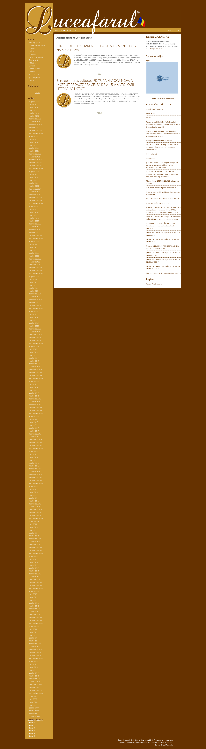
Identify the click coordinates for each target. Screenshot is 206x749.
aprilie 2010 (34, 673)
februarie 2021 (35, 293)
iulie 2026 (33, 104)
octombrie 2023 (35, 200)
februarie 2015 (35, 504)
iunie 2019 (33, 352)
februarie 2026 (35, 118)
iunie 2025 (33, 142)
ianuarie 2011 (34, 646)
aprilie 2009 (34, 708)
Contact (32, 80)
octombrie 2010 (35, 655)
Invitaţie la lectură (36, 57)
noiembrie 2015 (35, 477)
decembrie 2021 (35, 264)
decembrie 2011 (35, 614)
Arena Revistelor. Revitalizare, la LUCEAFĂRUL (162, 199)
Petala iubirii (150, 158)
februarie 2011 (35, 643)
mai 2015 (32, 495)
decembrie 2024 (35, 159)
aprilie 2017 (34, 428)
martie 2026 (34, 116)
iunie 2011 (33, 632)
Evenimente (34, 74)
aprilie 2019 (34, 358)
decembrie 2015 (35, 474)
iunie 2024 (33, 177)
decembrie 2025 (35, 124)
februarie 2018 (35, 398)
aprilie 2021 (34, 288)
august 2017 (34, 416)
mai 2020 (32, 320)
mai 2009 (32, 705)
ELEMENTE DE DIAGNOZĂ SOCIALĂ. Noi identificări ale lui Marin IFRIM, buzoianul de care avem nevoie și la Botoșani (162, 174)
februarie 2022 (35, 259)
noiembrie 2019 (35, 337)
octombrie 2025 (35, 130)
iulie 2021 (33, 279)
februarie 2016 (35, 468)
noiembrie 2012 (35, 582)
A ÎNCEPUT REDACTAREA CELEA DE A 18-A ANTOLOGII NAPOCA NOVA (96, 47)
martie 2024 (34, 186)
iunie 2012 (33, 597)
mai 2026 (32, 110)
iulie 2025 (33, 139)
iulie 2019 (33, 349)
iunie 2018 (33, 387)
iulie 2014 (33, 524)
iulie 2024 (33, 174)
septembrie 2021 (36, 273)
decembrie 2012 (35, 579)
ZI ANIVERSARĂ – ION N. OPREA (157, 203)
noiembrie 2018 (35, 372)
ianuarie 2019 (34, 366)
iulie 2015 (33, 489)
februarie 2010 (35, 678)
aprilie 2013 (34, 568)
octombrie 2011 (35, 620)
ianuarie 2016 (34, 471)
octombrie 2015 (35, 480)
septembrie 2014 (36, 518)
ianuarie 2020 (34, 331)
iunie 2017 (33, 422)
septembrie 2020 (36, 308)
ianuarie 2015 (34, 506)
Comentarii (33, 60)
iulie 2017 (33, 419)
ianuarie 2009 (34, 716)
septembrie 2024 (36, 168)
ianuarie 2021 (34, 296)
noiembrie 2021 (35, 267)
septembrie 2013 (36, 553)
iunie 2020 (33, 317)
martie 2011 (34, 640)
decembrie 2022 (35, 229)
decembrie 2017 (35, 404)
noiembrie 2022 (35, 232)
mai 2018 (32, 390)
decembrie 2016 (35, 439)
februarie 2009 (35, 713)
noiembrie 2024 (35, 162)
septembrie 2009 (36, 693)
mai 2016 (32, 460)
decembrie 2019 (35, 334)
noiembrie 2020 (35, 302)
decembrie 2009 (35, 684)
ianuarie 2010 (34, 681)
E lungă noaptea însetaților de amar (159, 140)
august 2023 (34, 206)
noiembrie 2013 (35, 547)
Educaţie (32, 54)
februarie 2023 (35, 224)
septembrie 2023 (36, 203)
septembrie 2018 (36, 378)
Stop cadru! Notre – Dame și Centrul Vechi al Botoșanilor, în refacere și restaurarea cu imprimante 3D (162, 147)
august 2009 (34, 696)
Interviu (32, 71)
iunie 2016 (33, 457)
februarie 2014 (35, 538)
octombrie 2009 (35, 690)
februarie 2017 (35, 434)
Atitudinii (32, 63)
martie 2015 (34, 501)
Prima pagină (34, 42)
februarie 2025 (35, 154)
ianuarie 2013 (34, 576)
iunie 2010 (33, 667)
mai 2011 (32, 635)
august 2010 (34, 661)
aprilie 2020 (34, 323)
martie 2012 (34, 606)
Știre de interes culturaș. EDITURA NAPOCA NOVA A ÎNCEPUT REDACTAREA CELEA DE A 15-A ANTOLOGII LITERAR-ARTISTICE (95, 84)
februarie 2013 (35, 573)
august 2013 (34, 556)
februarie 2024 (35, 189)
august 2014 (34, 521)
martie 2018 (34, 396)
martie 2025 (34, 151)
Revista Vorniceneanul (154, 284)
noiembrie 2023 (35, 197)
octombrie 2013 (35, 550)
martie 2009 (34, 710)
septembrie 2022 (36, 238)
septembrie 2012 (36, 588)
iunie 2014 (33, 527)
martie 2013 (34, 571)
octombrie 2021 (35, 270)
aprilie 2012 (34, 603)
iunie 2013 (33, 562)
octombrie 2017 (35, 410)
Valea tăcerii (150, 113)
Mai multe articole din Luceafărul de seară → (163, 273)
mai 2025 (32, 145)
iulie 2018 (33, 384)
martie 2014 (34, 535)
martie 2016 (34, 466)
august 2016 (34, 451)
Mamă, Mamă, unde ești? (155, 109)
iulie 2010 (33, 664)
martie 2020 (34, 326)
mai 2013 (32, 565)
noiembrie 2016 (35, 442)
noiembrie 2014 (35, 512)
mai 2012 (32, 600)
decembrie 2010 (35, 649)
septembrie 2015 (36, 483)
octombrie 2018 (35, 375)
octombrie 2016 (35, 445)
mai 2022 (32, 250)
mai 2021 (32, 285)
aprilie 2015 (34, 498)
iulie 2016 (33, 454)
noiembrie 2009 (35, 687)
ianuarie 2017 (34, 436)
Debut (31, 51)
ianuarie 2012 (34, 611)
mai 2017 (32, 425)
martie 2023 (34, 221)
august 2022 (34, 241)
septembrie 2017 (36, 413)
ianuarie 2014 (34, 541)
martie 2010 (34, 676)
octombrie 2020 (35, 305)
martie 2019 (34, 361)
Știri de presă (34, 77)
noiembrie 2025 (35, 127)
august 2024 (34, 171)
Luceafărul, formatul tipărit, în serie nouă (161, 188)
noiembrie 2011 (35, 617)
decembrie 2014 (35, 509)
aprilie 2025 (34, 148)
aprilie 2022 (34, 253)
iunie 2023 (33, 212)
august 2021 (34, 276)
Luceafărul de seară (37, 45)
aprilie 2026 (34, 113)
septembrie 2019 (36, 343)
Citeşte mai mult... (156, 49)
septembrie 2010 (36, 658)
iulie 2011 (33, 629)
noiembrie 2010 (35, 652)
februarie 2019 (35, 363)
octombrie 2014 (35, 515)
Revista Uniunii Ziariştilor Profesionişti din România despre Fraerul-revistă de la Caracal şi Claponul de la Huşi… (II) (163, 124)
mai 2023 (32, 215)
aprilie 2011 (34, 638)
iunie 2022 (33, 247)
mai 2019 (32, 355)
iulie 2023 (33, 209)
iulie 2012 (33, 594)
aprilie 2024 (34, 183)
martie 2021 (34, 291)
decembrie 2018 (35, 369)
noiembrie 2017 (35, 407)
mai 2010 (32, 670)
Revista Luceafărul (145, 740)
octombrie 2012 (35, 585)
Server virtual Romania (164, 745)
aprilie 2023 (34, 218)
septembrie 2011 (36, 623)
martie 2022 (34, 256)
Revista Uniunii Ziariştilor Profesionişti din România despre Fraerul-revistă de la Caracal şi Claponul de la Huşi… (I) (163, 133)
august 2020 (34, 311)
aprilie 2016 (34, 463)
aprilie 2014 (34, 533)
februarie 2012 (35, 608)
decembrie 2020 (35, 299)
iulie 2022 (33, 244)
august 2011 (34, 626)
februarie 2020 (35, 329)
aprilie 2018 (34, 393)
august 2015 (34, 486)
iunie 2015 (33, 492)
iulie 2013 (33, 559)
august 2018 (34, 381)
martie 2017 (34, 431)
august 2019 (34, 346)
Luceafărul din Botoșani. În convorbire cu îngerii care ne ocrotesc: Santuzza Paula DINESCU (161, 225)
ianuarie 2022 (34, 262)
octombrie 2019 (35, 340)
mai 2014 (32, 530)
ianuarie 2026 (34, 121)
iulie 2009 (33, 699)
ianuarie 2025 (34, 156)
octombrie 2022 (35, 235)
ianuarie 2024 (34, 191)
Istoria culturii (34, 68)
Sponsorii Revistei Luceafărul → (163, 98)
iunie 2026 (33, 107)
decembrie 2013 (35, 544)
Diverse (32, 65)
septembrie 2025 (36, 133)
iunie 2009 (33, 702)
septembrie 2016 (36, 448)
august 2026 (34, 101)
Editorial (32, 48)
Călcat (148, 118)
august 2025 (34, 136)
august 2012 (34, 591)
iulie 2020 (33, 314)
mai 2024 (32, 180)
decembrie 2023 (35, 194)
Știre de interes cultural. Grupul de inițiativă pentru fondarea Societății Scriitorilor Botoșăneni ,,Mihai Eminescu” (162, 164)
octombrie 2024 (35, 165)
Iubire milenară (151, 154)
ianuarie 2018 (34, 401)
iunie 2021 (33, 282)
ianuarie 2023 (34, 226)
